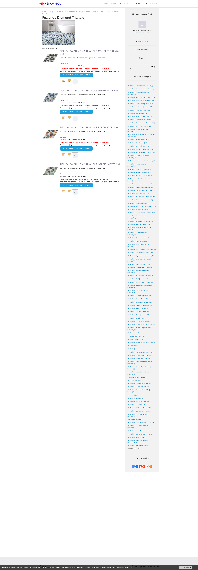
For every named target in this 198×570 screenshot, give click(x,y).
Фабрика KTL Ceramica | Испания (142, 276)
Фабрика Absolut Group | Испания (142, 149)
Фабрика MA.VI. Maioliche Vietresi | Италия (139, 363)
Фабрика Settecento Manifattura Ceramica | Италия (141, 136)
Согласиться (185, 567)
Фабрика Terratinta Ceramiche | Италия (138, 391)
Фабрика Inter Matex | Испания (141, 184)
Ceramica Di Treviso (137, 336)
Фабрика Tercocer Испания (140, 241)
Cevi (132, 349)
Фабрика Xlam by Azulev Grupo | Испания (138, 272)
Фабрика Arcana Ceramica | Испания (143, 89)
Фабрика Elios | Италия (138, 318)
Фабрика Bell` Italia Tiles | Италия (142, 176)
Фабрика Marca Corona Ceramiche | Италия (139, 373)
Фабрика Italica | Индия (134, 419)
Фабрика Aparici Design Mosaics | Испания (139, 329)
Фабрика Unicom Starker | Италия (142, 213)
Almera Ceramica (136, 339)
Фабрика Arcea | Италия (139, 299)
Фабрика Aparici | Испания (140, 140)
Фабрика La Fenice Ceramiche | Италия (138, 427)
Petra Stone (135, 333)
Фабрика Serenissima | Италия (141, 302)
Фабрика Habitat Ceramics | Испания (137, 165)
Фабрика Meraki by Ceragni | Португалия (137, 442)
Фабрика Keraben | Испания (140, 359)
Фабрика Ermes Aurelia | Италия (141, 267)
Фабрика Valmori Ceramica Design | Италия (139, 229)
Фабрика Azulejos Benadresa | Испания (138, 245)
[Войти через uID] (133, 466)
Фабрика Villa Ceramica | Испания (142, 97)
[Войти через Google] (147, 466)
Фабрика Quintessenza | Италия (141, 187)
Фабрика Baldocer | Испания (141, 117)
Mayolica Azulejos (136, 398)
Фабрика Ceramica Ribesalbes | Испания (138, 415)
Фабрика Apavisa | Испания (140, 172)
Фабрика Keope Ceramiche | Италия (142, 325)
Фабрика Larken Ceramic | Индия (141, 86)
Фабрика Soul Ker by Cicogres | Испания (138, 157)
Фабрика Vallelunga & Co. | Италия (142, 161)
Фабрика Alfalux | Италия (139, 210)
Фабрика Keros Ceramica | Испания (143, 206)
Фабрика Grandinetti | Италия (140, 296)
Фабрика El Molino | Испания (140, 312)
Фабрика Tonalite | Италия (140, 110)
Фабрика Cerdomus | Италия (140, 321)
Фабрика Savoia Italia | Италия (141, 221)
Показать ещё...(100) (134, 448)
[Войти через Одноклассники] (150, 466)
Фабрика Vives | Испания (139, 431)
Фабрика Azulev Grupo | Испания (142, 101)
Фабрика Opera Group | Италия (141, 104)
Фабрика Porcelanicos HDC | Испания (143, 250)
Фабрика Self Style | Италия (140, 194)
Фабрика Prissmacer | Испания (137, 377)
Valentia (133, 346)
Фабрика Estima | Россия (139, 402)
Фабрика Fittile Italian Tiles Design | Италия (139, 180)
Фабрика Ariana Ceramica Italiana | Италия (139, 286)
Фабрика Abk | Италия (138, 143)
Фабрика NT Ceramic (137, 405)
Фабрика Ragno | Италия (139, 203)
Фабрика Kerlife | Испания (139, 437)
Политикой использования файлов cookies (117, 567)
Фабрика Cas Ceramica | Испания (141, 282)
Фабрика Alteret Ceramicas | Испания (143, 343)
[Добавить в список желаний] (69, 80)
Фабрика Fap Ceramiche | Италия (142, 256)
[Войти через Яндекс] (143, 466)
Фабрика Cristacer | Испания (140, 408)
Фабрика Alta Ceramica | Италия (141, 352)
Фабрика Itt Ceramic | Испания (141, 200)
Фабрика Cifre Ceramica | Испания (142, 120)
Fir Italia (134, 395)
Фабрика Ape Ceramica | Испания (142, 197)
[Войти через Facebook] (140, 466)
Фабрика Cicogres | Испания (140, 169)
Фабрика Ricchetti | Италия (140, 238)
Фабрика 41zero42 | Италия (140, 224)
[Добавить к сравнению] (75, 81)
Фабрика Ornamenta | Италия (140, 384)
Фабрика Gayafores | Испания (141, 305)
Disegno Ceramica (136, 380)
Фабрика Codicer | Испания (140, 146)
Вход (147, 33)
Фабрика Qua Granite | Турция (140, 411)
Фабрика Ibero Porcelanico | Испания (143, 190)
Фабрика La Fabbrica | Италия (141, 107)
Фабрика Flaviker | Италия (139, 309)
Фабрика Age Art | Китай (139, 446)
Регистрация (139, 33)
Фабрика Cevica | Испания (140, 315)
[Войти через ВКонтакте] (136, 466)
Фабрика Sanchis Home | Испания (142, 123)
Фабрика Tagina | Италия (139, 387)
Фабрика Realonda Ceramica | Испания (138, 93)
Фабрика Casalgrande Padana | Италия (138, 292)
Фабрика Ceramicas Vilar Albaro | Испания (139, 260)
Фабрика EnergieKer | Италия (140, 126)
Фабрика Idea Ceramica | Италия (141, 434)
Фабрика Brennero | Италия (140, 264)
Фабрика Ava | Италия (138, 113)
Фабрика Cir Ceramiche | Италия (141, 253)
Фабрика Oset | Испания (139, 279)
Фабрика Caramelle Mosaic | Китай (142, 423)
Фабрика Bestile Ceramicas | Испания (137, 130)
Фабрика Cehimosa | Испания (140, 355)
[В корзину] (63, 80)
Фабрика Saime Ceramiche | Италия (143, 153)
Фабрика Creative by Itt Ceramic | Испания (139, 368)
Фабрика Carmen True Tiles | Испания (137, 234)
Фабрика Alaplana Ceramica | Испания (137, 217)
